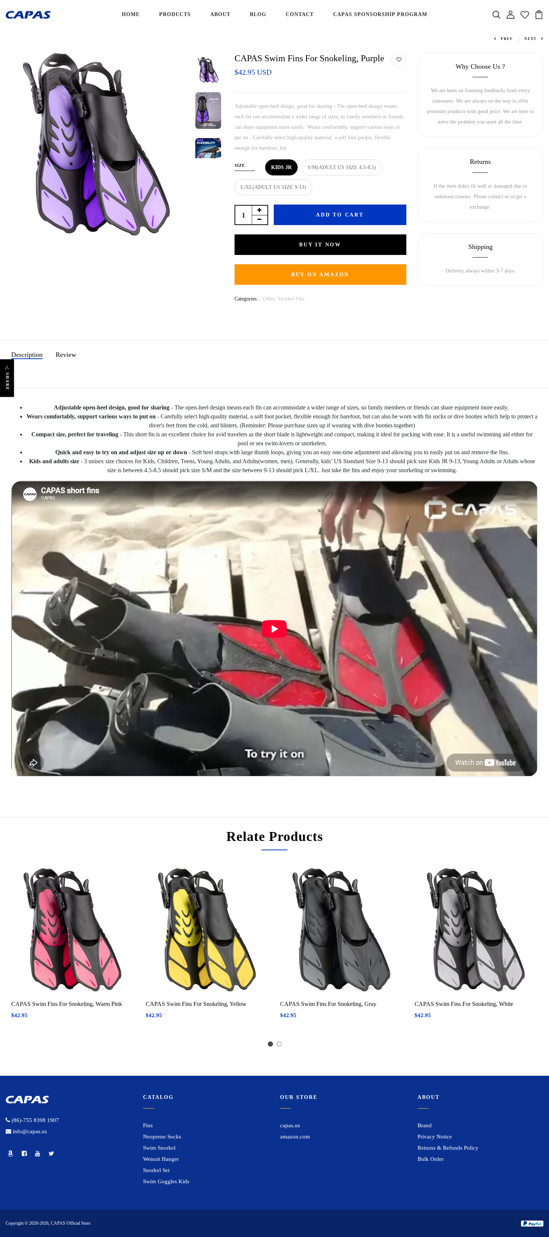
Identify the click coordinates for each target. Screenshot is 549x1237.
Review (66, 354)
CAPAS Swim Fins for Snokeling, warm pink (66, 1004)
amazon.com (295, 1137)
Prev (507, 39)
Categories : (247, 299)
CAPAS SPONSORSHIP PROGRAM (380, 14)
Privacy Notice (435, 1137)
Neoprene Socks (162, 1137)
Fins (148, 1125)
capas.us (290, 1125)
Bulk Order (431, 1159)
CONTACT (300, 14)
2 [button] (280, 1045)
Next (530, 39)
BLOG (258, 14)
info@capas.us (29, 1131)
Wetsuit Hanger (161, 1159)
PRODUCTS (175, 14)
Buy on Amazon (320, 274)
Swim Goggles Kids (166, 1181)
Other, (270, 299)
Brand (425, 1125)
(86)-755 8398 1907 (34, 1120)
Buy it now (320, 244)
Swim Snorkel (159, 1148)
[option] (97, 144)
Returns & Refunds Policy (448, 1148)
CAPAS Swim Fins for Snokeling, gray (328, 1004)
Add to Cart (340, 215)
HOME (131, 14)
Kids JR (281, 167)
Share (7, 382)
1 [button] (271, 1045)
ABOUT (220, 14)
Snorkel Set (156, 1170)
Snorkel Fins (290, 299)
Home (12, 35)
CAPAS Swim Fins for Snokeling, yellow (196, 1004)
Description (27, 354)
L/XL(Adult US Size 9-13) (273, 187)
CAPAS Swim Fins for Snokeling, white (464, 1004)
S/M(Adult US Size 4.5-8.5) (341, 167)
